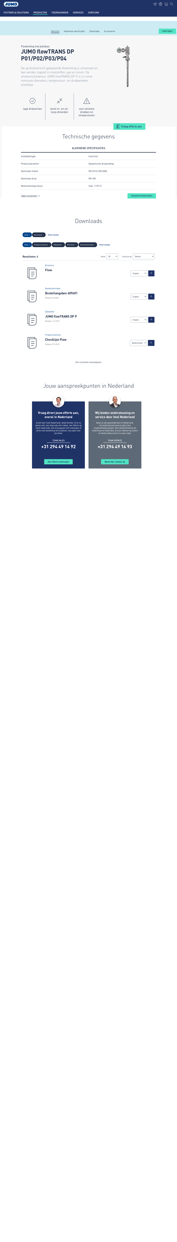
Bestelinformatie (87, 244)
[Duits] (151, 273)
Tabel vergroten (29, 195)
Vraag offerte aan (131, 126)
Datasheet (58, 244)
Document (39, 234)
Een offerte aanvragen (58, 461)
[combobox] (112, 256)
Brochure (71, 244)
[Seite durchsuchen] (171, 4)
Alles (27, 234)
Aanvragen (167, 31)
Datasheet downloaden (141, 195)
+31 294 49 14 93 (115, 446)
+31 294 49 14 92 (58, 446)
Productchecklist (41, 244)
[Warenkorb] (166, 4)
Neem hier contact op (115, 461)
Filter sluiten (53, 234)
